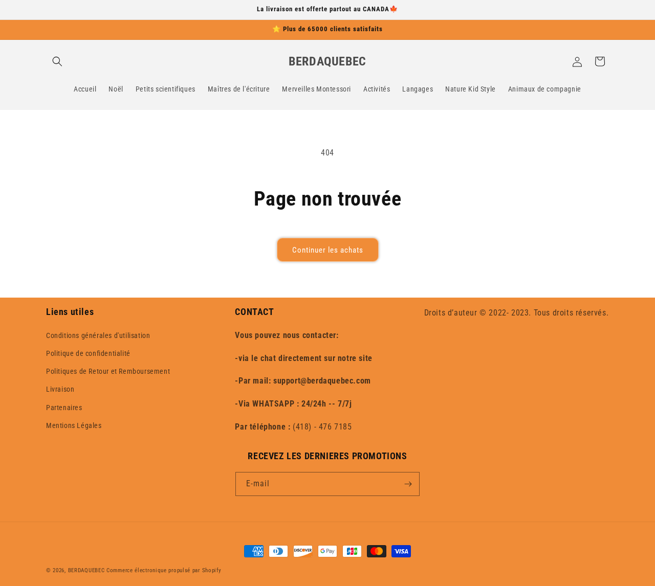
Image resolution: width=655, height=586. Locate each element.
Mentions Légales (74, 425)
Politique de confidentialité (88, 353)
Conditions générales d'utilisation (98, 335)
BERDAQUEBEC (86, 570)
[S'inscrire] (408, 484)
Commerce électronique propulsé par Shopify (163, 570)
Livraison (60, 389)
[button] (57, 61)
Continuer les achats (327, 250)
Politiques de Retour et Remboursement (108, 371)
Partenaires (64, 407)
